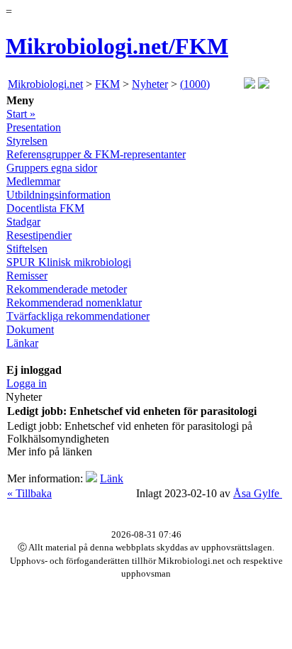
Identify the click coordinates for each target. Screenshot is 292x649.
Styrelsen (26, 141)
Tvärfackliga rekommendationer (78, 316)
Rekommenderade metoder (66, 289)
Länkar (22, 343)
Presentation (33, 127)
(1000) (195, 84)
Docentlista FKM (45, 208)
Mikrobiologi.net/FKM (117, 46)
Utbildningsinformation (58, 195)
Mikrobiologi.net (45, 84)
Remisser (26, 276)
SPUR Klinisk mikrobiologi (68, 262)
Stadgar (23, 222)
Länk (111, 478)
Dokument (30, 329)
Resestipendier (39, 235)
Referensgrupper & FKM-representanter (96, 154)
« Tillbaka (29, 493)
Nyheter (150, 84)
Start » (20, 114)
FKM (107, 84)
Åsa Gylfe (257, 493)
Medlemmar (33, 181)
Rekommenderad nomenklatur (74, 302)
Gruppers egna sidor (51, 168)
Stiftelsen (26, 249)
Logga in (26, 383)
